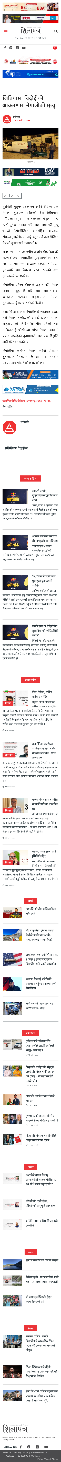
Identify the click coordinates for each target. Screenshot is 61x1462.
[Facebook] (5, 48)
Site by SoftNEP (9, 1440)
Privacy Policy (21, 1453)
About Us (7, 1453)
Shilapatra (55, 47)
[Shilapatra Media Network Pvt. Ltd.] (30, 30)
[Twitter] (17, 48)
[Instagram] (11, 48)
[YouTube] (24, 48)
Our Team (35, 1456)
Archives (10, 1456)
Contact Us (22, 1456)
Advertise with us (39, 1453)
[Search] (56, 31)
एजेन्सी (16, 117)
